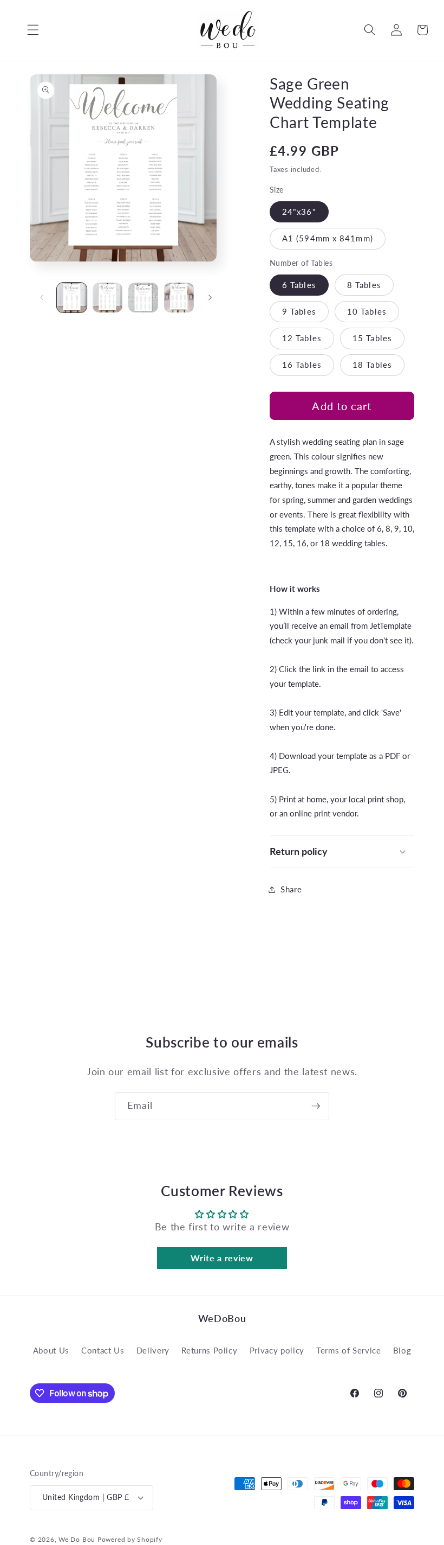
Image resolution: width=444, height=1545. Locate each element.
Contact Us (103, 1350)
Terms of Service (348, 1350)
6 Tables (299, 285)
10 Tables (367, 311)
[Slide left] (42, 298)
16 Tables (302, 364)
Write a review (222, 1258)
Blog (402, 1350)
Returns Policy (209, 1350)
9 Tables (299, 311)
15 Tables (372, 338)
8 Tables (364, 285)
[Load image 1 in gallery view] (72, 297)
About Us (51, 1350)
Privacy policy (277, 1350)
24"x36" (299, 211)
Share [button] (291, 889)
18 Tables (372, 364)
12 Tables (302, 338)
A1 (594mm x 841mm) (327, 238)
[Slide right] (210, 298)
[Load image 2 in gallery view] (107, 297)
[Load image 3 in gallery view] (143, 297)
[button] (25, 30)
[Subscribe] (316, 1106)
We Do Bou (76, 1539)
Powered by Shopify (129, 1539)
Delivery (152, 1350)
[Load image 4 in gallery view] (179, 297)
